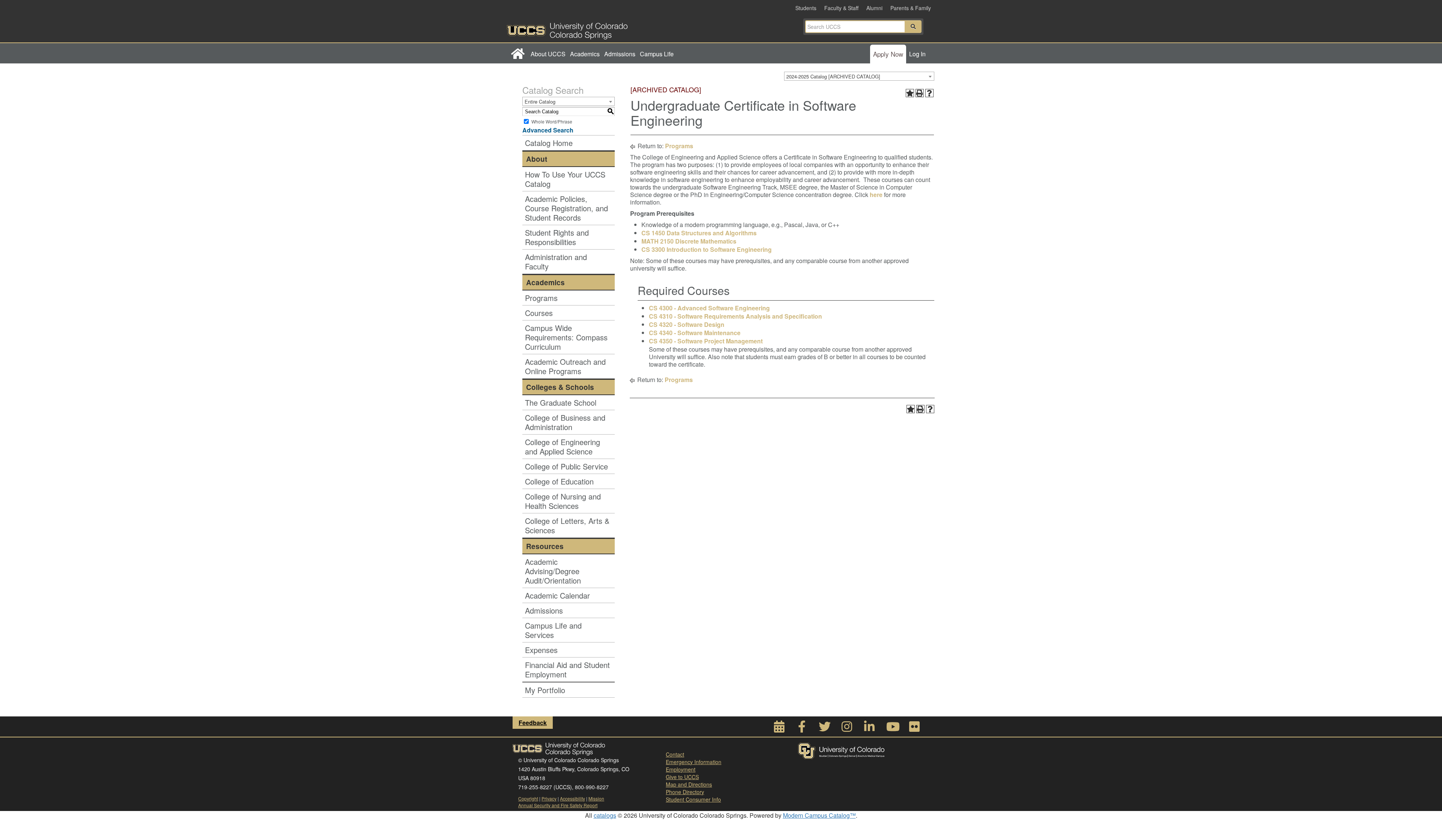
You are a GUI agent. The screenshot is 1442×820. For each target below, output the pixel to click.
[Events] (779, 729)
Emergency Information (693, 762)
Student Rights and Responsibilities (557, 237)
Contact (675, 754)
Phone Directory (685, 792)
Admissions (619, 54)
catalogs (605, 815)
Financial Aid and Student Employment (567, 669)
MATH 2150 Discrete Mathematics (688, 241)
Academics (585, 54)
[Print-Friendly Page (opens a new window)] (920, 93)
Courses (539, 312)
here (877, 194)
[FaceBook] (802, 729)
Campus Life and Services (553, 630)
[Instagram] (847, 729)
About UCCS (548, 54)
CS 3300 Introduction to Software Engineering (706, 249)
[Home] (517, 54)
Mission (596, 798)
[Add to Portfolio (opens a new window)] (910, 93)
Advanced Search (547, 130)
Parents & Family (910, 8)
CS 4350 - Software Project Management (706, 341)
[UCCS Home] (614, 28)
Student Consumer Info (693, 799)
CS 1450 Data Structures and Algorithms (699, 233)
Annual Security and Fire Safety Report (557, 805)
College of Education (559, 481)
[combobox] (859, 76)
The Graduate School (560, 402)
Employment (680, 769)
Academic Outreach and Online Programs (565, 366)
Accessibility (572, 798)
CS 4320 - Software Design (686, 324)
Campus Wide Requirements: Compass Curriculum (566, 337)
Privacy (549, 798)
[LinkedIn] (869, 729)
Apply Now (888, 54)
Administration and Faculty (556, 261)
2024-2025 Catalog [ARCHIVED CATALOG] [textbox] (833, 76)
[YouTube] (892, 729)
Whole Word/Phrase (551, 121)
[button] (913, 26)
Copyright (528, 798)
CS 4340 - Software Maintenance (695, 332)
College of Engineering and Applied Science (562, 446)
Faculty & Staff (841, 8)
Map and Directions (689, 784)
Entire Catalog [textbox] (540, 101)
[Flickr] (914, 729)
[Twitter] (824, 729)
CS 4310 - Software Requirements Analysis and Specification (735, 316)
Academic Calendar (557, 595)
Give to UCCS (682, 777)
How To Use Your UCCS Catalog (565, 179)
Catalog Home (549, 142)
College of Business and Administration (565, 422)
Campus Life (657, 54)
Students (805, 8)
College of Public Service (566, 466)
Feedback (533, 722)
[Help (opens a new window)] (929, 93)
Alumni (874, 8)
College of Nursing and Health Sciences (563, 501)
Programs (541, 297)
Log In (917, 54)
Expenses (541, 649)
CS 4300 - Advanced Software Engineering (709, 308)
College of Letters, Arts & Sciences (567, 525)
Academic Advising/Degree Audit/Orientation (553, 571)
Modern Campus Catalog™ (819, 815)
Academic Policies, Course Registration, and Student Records (566, 208)
